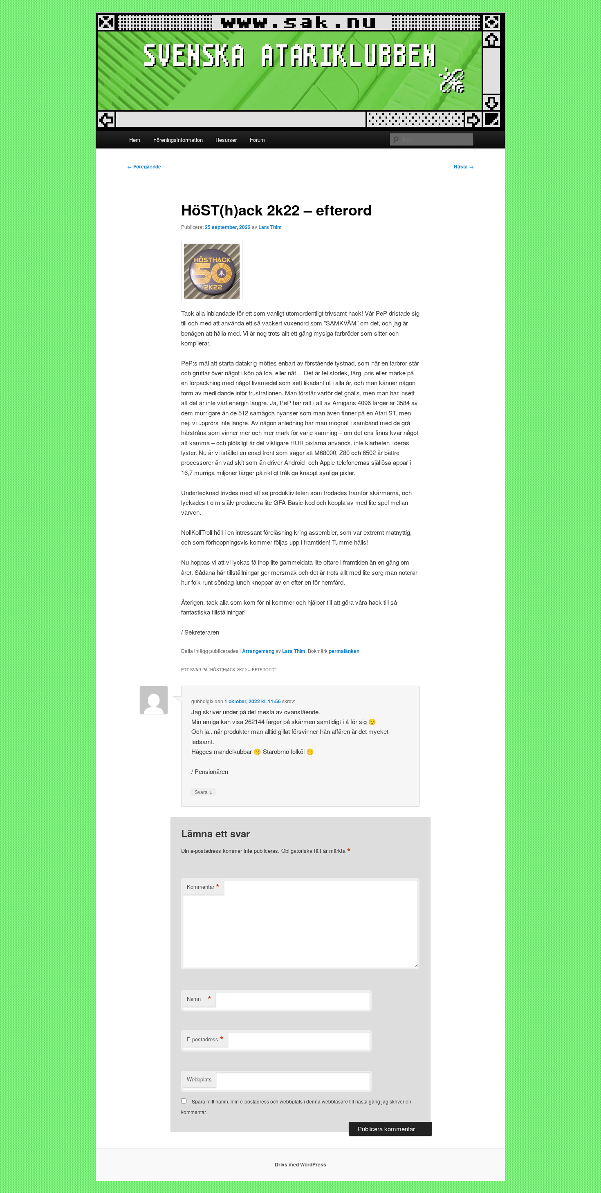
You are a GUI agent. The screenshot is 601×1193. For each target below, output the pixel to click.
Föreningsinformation (178, 140)
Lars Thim (270, 227)
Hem (134, 140)
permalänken (344, 651)
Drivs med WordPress (300, 1164)
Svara (204, 791)
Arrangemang (258, 651)
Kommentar (203, 886)
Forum (257, 140)
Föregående (144, 166)
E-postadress (205, 1039)
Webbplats (199, 1079)
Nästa (464, 166)
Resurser (226, 140)
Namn (199, 998)
